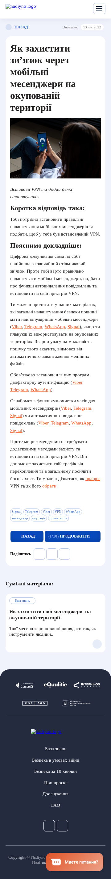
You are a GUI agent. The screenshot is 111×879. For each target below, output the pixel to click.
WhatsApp (55, 326)
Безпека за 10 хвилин (55, 771)
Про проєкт (55, 782)
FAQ (55, 805)
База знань (55, 748)
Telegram (33, 326)
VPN (58, 511)
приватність (58, 518)
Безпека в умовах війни (55, 760)
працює (92, 478)
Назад (21, 27)
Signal (74, 326)
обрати (49, 485)
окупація (38, 518)
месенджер (20, 518)
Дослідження (55, 793)
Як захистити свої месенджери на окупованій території (50, 615)
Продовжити (69, 536)
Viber (17, 326)
